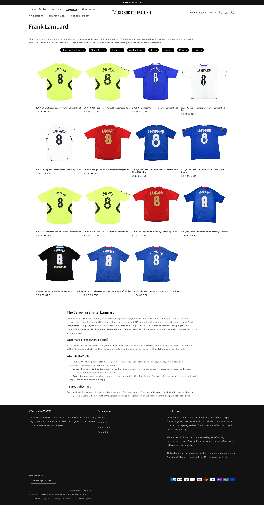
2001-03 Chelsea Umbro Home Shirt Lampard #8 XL (156, 108)
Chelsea (76, 325)
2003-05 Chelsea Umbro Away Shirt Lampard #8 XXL (203, 109)
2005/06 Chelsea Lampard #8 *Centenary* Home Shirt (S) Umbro (155, 171)
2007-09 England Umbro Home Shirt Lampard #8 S (59, 170)
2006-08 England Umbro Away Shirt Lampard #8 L (107, 170)
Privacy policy (54, 499)
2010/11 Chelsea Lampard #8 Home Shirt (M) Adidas (204, 232)
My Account (104, 427)
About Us (102, 422)
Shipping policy (86, 499)
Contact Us (103, 432)
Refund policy (40, 499)
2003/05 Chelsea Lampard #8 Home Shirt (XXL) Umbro (202, 171)
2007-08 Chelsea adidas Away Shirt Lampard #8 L (58, 108)
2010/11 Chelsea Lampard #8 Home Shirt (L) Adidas (107, 291)
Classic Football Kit (84, 490)
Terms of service (70, 499)
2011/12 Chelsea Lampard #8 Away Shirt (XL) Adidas (59, 291)
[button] (43, 9)
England (86, 325)
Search (101, 417)
